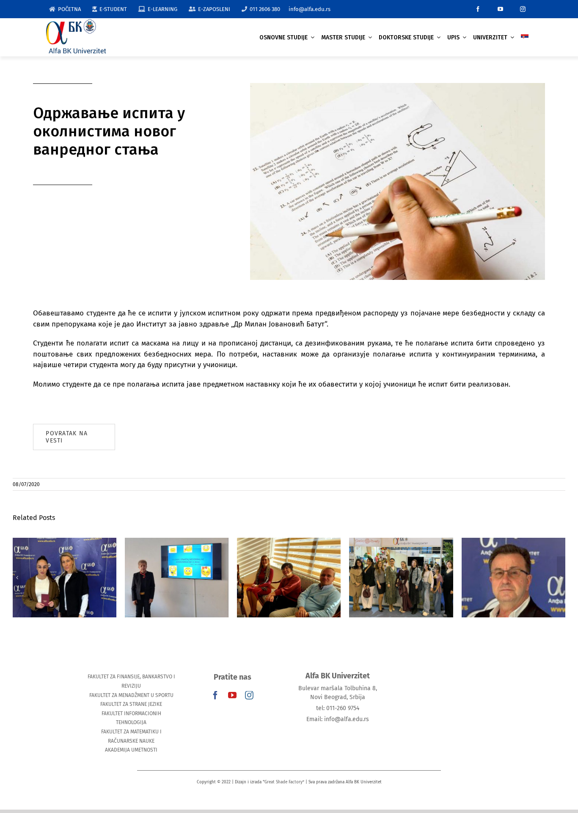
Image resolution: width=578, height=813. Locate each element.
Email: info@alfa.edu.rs (337, 719)
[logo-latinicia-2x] (76, 22)
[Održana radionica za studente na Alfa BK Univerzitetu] (176, 577)
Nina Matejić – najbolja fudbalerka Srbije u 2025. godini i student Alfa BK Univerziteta (64, 555)
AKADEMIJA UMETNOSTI (131, 750)
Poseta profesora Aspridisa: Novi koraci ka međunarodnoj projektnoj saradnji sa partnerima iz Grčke (289, 550)
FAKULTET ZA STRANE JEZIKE (131, 704)
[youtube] (500, 9)
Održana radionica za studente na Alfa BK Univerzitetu (176, 560)
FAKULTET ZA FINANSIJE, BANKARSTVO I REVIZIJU (131, 681)
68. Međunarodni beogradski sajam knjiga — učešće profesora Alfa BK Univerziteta (401, 555)
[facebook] (478, 9)
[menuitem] (524, 37)
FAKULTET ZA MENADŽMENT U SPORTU (131, 695)
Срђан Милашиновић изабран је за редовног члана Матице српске (513, 555)
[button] (17, 577)
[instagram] (523, 9)
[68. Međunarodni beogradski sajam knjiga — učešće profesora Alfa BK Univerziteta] (401, 577)
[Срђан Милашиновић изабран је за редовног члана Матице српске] (513, 577)
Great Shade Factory (283, 782)
